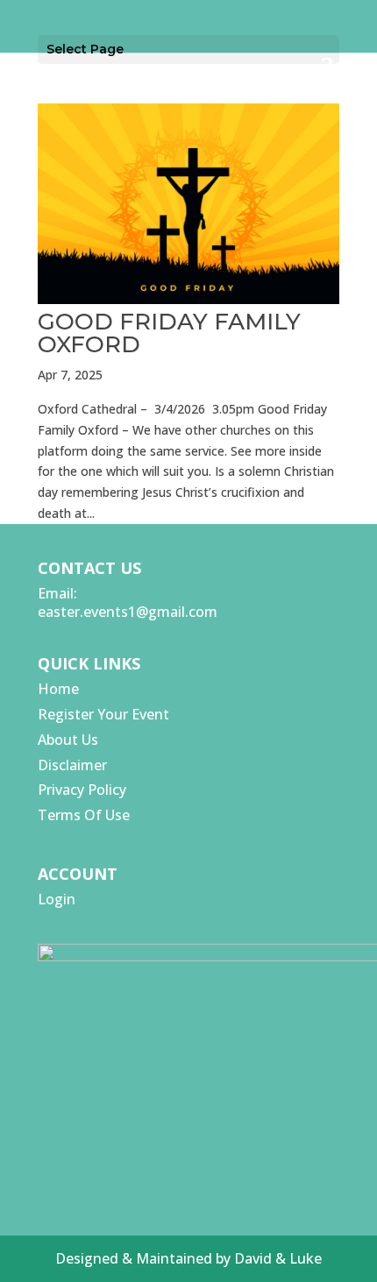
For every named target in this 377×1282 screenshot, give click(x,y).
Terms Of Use (84, 815)
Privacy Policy (82, 789)
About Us (68, 739)
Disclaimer (72, 765)
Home (58, 688)
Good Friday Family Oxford (169, 333)
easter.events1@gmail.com (127, 611)
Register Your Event (103, 714)
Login (56, 899)
